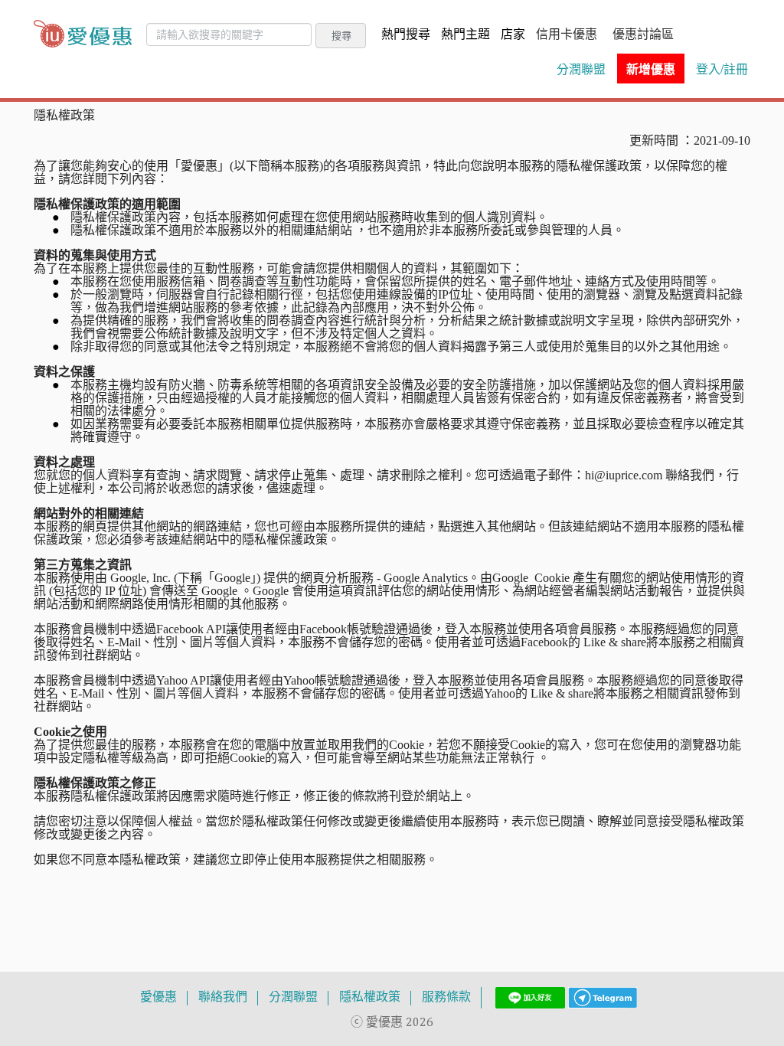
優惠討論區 (643, 35)
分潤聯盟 (581, 69)
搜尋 (341, 35)
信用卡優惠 (566, 35)
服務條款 (446, 998)
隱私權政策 (369, 998)
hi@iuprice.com (623, 475)
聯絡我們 (222, 998)
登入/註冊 (722, 69)
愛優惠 (158, 998)
